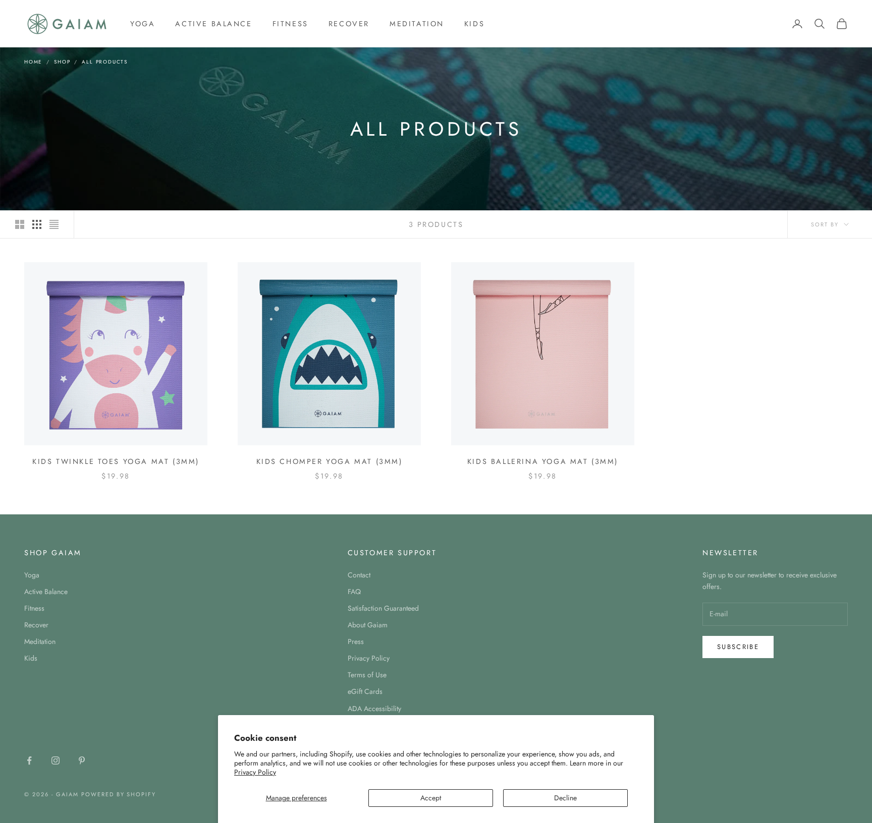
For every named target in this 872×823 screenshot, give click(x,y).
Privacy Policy (255, 772)
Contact (359, 575)
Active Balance (213, 24)
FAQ (354, 591)
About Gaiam (368, 625)
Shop (62, 62)
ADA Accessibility (374, 708)
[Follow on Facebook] (29, 760)
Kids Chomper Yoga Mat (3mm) (329, 461)
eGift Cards (365, 691)
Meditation (417, 24)
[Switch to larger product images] (19, 224)
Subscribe (738, 647)
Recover (349, 24)
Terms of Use (367, 675)
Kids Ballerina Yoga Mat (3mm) (542, 461)
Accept (430, 798)
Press (356, 641)
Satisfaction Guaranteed (383, 608)
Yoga (142, 24)
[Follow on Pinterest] (82, 760)
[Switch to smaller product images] (36, 224)
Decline (565, 798)
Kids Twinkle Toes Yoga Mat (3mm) (115, 461)
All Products (105, 62)
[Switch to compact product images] (54, 224)
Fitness (290, 24)
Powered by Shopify (118, 794)
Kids (474, 24)
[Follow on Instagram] (55, 760)
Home (33, 62)
